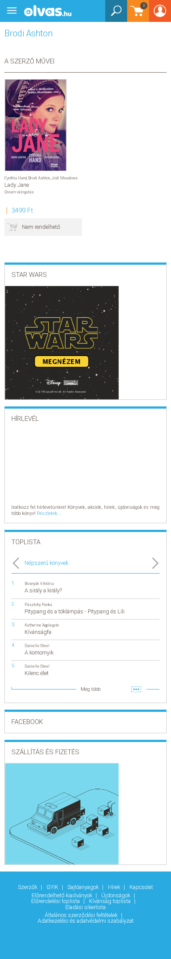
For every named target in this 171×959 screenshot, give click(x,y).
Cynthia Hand (15, 177)
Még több (90, 689)
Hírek (114, 887)
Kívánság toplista (110, 901)
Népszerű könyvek (46, 563)
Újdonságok (116, 895)
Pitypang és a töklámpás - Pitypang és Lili (75, 611)
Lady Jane (16, 185)
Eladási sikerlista (85, 907)
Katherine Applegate (42, 625)
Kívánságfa (38, 632)
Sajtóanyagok (84, 887)
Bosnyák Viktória (39, 583)
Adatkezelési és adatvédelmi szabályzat (86, 920)
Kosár (136, 15)
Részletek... (49, 513)
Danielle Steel (37, 645)
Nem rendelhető (41, 227)
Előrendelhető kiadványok (62, 895)
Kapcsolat (141, 887)
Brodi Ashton (39, 177)
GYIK (53, 887)
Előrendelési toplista (56, 901)
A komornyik (39, 652)
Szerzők (28, 887)
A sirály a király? (43, 590)
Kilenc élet (37, 673)
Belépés (160, 14)
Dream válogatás (19, 191)
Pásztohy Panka (38, 604)
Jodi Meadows (64, 177)
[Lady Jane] (35, 125)
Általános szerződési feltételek (82, 915)
